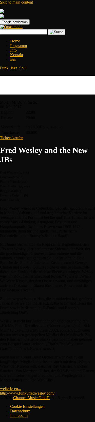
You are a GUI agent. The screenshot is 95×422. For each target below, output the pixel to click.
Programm (18, 45)
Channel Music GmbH (31, 398)
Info (13, 50)
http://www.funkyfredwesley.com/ (27, 393)
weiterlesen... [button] (10, 388)
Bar (13, 59)
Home (15, 41)
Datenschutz (20, 411)
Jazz (13, 68)
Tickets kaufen (11, 138)
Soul (23, 68)
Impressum (19, 415)
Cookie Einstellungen (27, 406)
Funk (4, 68)
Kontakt (16, 55)
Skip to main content (16, 2)
